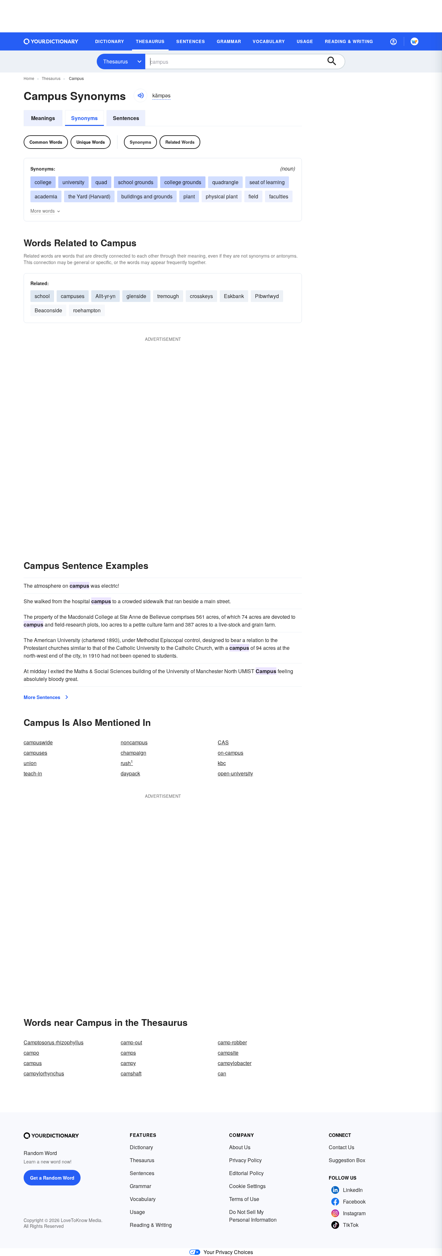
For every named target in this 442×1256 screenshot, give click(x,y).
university (73, 182)
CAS (223, 742)
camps (128, 1052)
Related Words (179, 142)
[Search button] (335, 61)
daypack (130, 773)
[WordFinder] (414, 41)
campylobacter (234, 1063)
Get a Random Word (52, 1177)
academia (46, 196)
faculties (278, 196)
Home (29, 78)
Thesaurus (115, 61)
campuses (35, 752)
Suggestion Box (347, 1160)
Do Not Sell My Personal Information (253, 1215)
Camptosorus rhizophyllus (53, 1042)
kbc (222, 763)
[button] (393, 41)
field (253, 196)
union (30, 763)
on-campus (230, 752)
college (43, 182)
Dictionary (141, 1147)
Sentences (126, 118)
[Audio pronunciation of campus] (140, 95)
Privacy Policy (245, 1160)
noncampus (134, 742)
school (42, 296)
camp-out (131, 1042)
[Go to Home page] (51, 41)
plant (189, 196)
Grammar (140, 1186)
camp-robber (232, 1042)
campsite (228, 1052)
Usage (137, 1212)
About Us (239, 1147)
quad (101, 182)
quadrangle (225, 182)
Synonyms (84, 118)
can (222, 1073)
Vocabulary (143, 1199)
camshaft (131, 1073)
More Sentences (42, 697)
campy (128, 1063)
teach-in (33, 773)
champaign (133, 752)
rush (127, 763)
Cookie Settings (247, 1186)
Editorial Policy (246, 1173)
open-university (235, 773)
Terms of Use (244, 1199)
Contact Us (341, 1147)
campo (31, 1052)
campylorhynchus (44, 1073)
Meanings (43, 118)
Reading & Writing (151, 1224)
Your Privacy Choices (228, 1252)
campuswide (38, 742)
